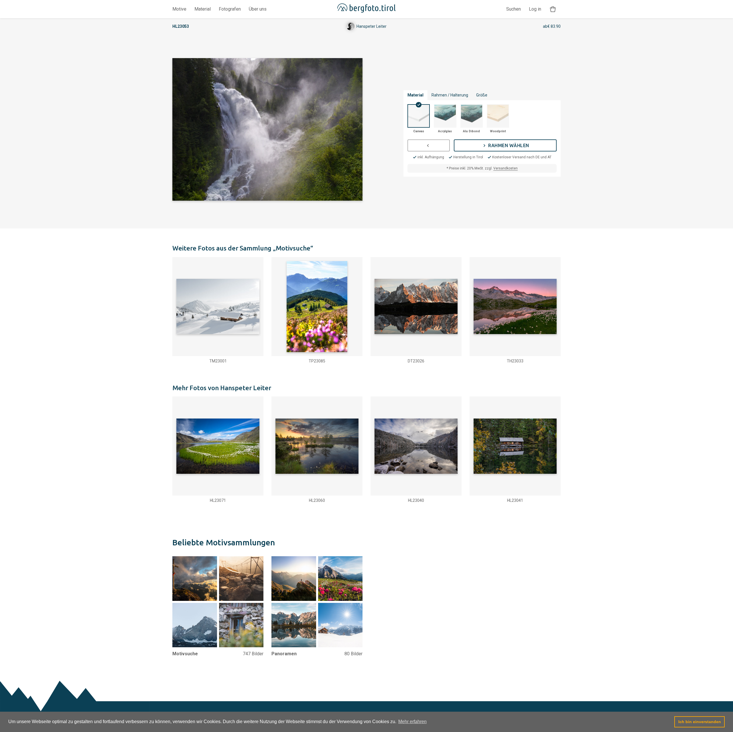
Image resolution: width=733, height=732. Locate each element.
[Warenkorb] (553, 9)
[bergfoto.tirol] (366, 9)
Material (202, 9)
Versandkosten (505, 168)
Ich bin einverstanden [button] (699, 721)
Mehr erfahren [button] (412, 721)
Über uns (258, 9)
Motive (179, 9)
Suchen (513, 9)
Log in (535, 9)
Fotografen (230, 9)
